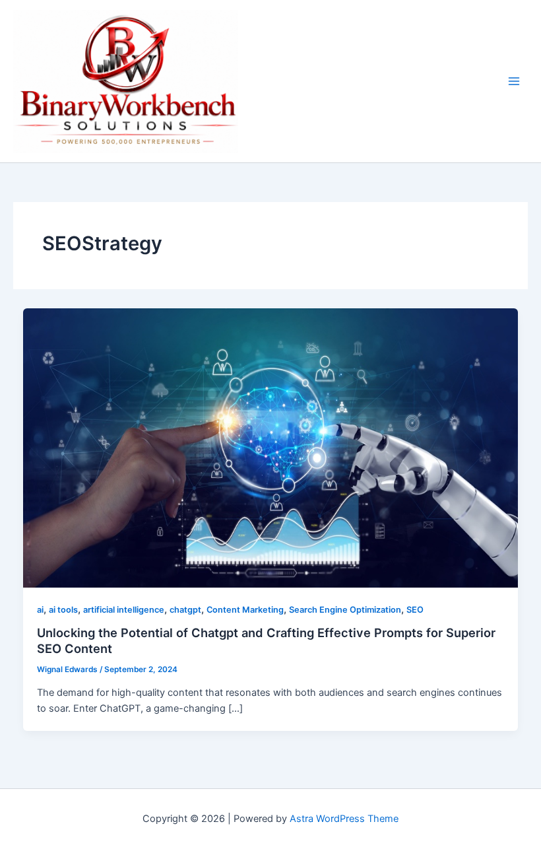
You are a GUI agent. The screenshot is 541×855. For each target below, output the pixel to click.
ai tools (63, 610)
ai (40, 610)
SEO (415, 610)
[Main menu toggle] (514, 81)
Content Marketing (245, 610)
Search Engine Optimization (345, 610)
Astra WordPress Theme (344, 819)
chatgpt (185, 610)
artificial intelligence (123, 610)
